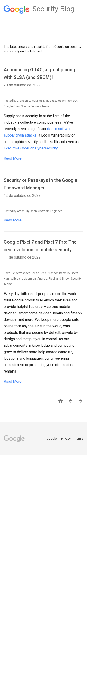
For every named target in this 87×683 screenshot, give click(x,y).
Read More (13, 158)
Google (52, 438)
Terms (79, 438)
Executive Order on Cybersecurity (31, 148)
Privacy (66, 438)
